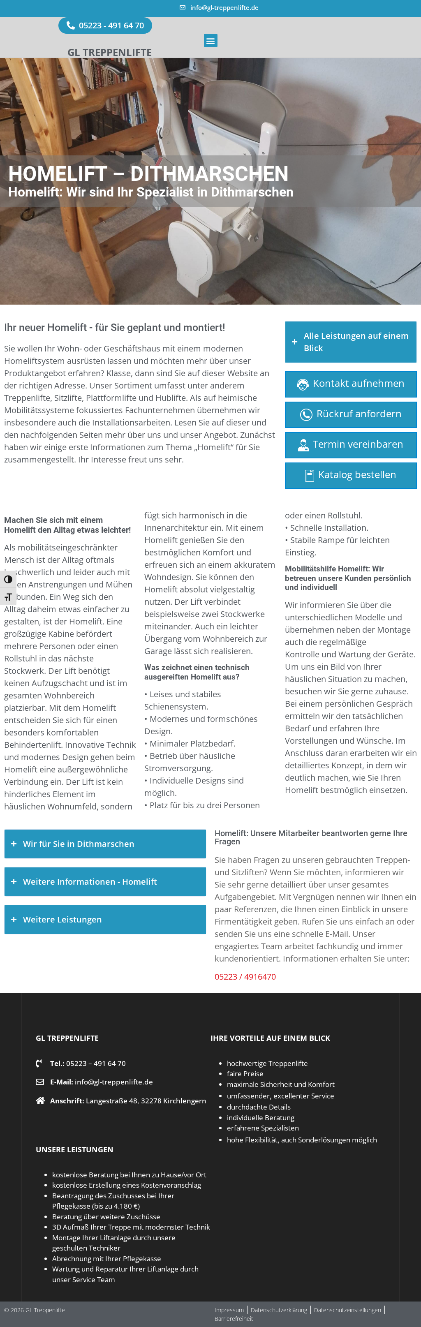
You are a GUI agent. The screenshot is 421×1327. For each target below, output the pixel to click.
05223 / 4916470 (245, 976)
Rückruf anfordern (359, 413)
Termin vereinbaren (358, 444)
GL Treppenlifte (109, 52)
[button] (210, 40)
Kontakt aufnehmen (359, 383)
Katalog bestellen (357, 474)
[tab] (350, 342)
